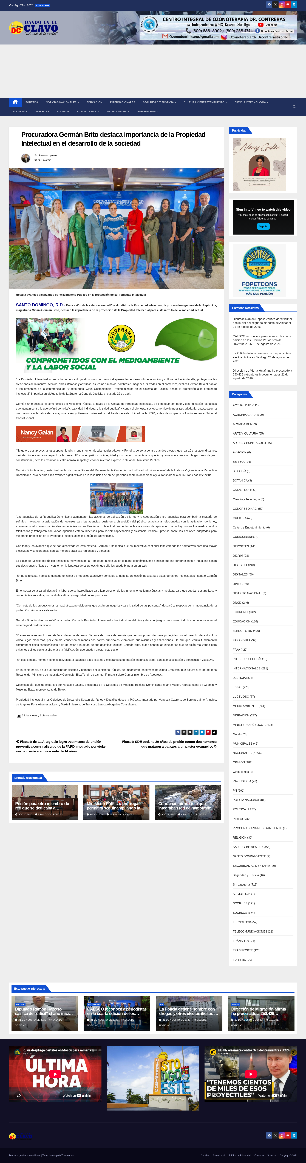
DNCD (237, 602)
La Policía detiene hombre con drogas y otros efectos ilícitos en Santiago (189, 1013)
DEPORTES (241, 546)
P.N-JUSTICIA (242, 781)
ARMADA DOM (243, 424)
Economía (20, 111)
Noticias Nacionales (61, 102)
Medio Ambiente (118, 111)
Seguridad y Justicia (158, 102)
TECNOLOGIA (242, 922)
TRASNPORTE (243, 950)
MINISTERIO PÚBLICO (248, 724)
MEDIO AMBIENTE (245, 706)
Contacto (259, 1155)
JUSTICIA (239, 677)
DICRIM (238, 555)
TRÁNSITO (240, 940)
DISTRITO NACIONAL (247, 593)
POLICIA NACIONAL (246, 800)
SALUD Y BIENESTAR (248, 846)
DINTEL (238, 583)
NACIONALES (242, 753)
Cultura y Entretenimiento (204, 102)
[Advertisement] (153, 71)
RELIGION (240, 837)
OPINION (239, 762)
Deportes (42, 111)
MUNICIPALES (243, 743)
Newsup (53, 1155)
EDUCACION (94, 102)
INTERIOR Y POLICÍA (247, 659)
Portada (32, 102)
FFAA (236, 649)
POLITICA (239, 809)
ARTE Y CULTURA (245, 433)
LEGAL (237, 687)
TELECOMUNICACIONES (250, 931)
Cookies (205, 1155)
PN (235, 790)
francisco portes (48, 155)
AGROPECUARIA (244, 414)
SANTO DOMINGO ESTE (249, 856)
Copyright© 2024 (288, 1155)
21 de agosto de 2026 (32, 1020)
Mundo (237, 734)
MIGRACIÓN (241, 715)
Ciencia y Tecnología (251, 102)
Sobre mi (271, 1155)
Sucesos (63, 111)
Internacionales (122, 102)
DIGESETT (240, 565)
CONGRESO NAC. (245, 508)
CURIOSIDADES (244, 536)
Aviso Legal (219, 1155)
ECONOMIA (240, 612)
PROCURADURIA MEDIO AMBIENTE (257, 828)
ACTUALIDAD (242, 405)
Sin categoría (241, 884)
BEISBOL (239, 461)
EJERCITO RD (242, 630)
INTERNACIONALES (247, 668)
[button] (294, 106)
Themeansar (67, 1155)
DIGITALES (240, 574)
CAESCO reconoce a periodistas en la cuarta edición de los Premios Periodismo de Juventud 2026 (262, 340)
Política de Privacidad (239, 1155)
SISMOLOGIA (242, 893)
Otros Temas (87, 111)
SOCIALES (240, 903)
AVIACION (240, 452)
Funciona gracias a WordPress (25, 1155)
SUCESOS (240, 912)
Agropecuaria (147, 111)
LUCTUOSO (241, 696)
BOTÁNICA (240, 480)
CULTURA (239, 518)
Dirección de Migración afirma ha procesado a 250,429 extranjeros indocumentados (258, 1013)
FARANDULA (242, 640)
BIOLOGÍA (239, 471)
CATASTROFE (242, 489)
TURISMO (239, 959)
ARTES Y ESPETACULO (249, 442)
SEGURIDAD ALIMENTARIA (251, 865)
